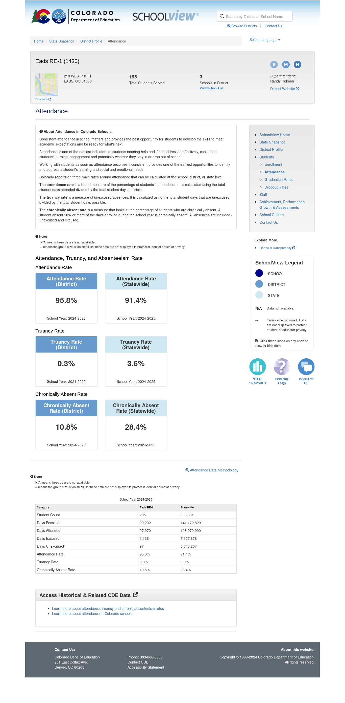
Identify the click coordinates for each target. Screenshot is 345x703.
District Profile (91, 41)
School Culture (271, 214)
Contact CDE (138, 662)
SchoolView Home (274, 134)
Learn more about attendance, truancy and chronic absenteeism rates (108, 608)
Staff (263, 194)
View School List (211, 88)
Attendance (274, 172)
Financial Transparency (275, 247)
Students (266, 156)
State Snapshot (61, 41)
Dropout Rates (276, 187)
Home (39, 41)
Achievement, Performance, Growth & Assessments (282, 204)
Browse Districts (244, 25)
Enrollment (273, 164)
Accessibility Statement (146, 667)
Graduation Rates (278, 179)
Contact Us (273, 25)
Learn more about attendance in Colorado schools (92, 613)
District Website (282, 88)
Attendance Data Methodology (213, 469)
